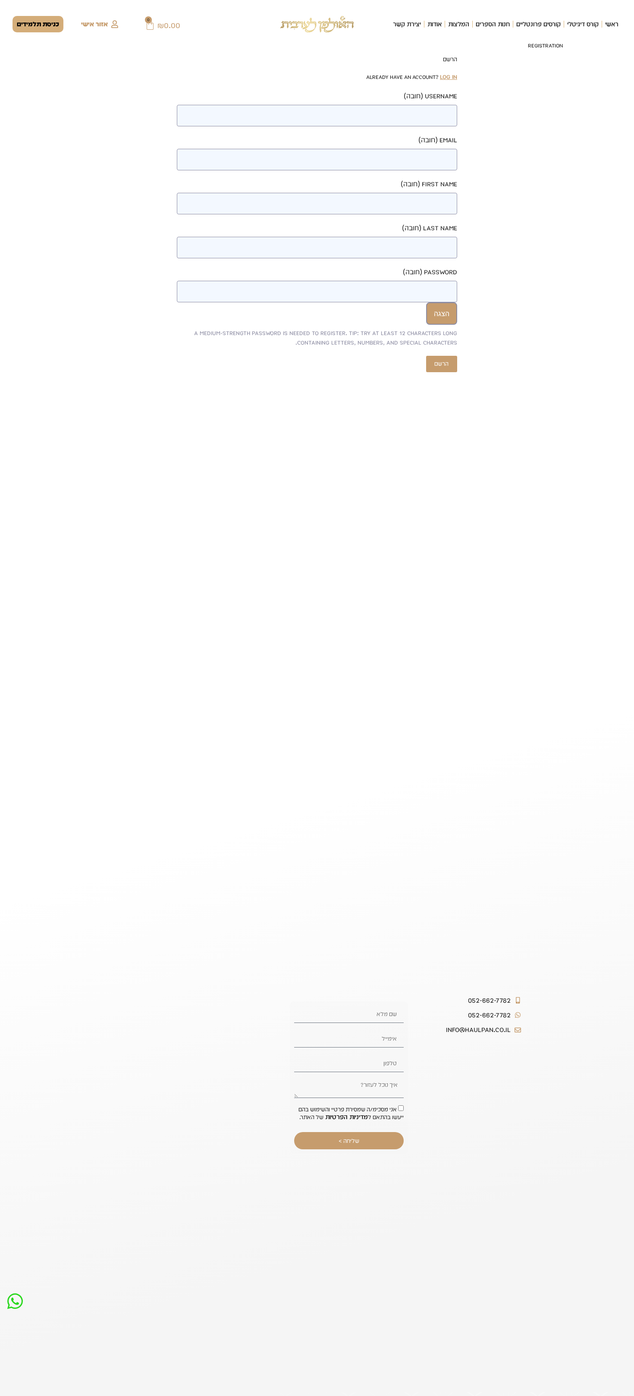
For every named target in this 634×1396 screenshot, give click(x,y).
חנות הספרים (493, 24)
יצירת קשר (407, 24)
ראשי (611, 24)
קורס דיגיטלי (583, 24)
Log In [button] (448, 76)
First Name (429, 183)
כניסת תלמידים (38, 24)
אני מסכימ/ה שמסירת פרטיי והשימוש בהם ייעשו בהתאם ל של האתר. (351, 1113)
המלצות (458, 24)
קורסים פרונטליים (538, 24)
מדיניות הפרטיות (345, 1117)
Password (430, 271)
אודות (434, 24)
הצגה (441, 313)
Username (430, 95)
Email (437, 139)
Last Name (429, 227)
